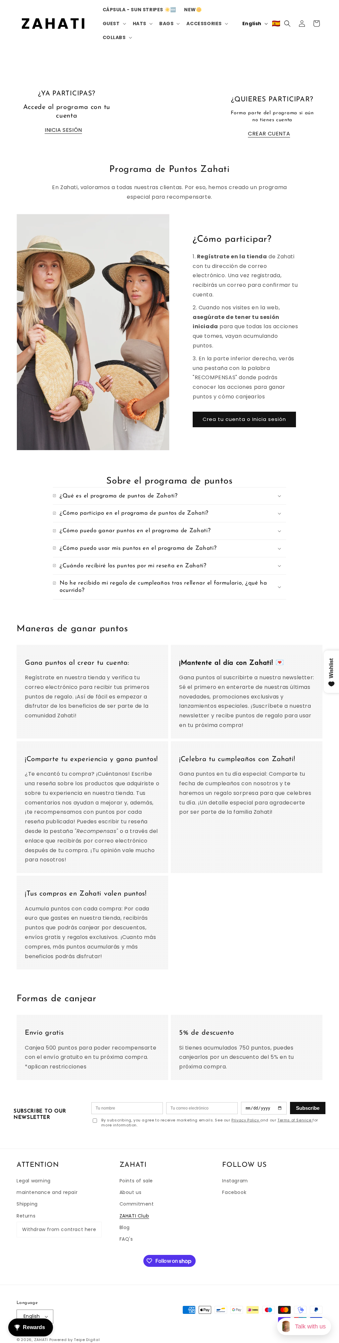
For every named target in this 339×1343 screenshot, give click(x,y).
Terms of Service (295, 1120)
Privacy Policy (245, 1120)
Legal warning (34, 1180)
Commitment (137, 1204)
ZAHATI (41, 1339)
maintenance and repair (47, 1192)
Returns (26, 1216)
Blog (125, 1227)
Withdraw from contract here (59, 1229)
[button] (114, 23)
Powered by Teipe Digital (74, 1339)
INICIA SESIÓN (63, 130)
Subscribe (307, 1108)
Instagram (235, 1180)
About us (131, 1192)
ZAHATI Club (134, 1216)
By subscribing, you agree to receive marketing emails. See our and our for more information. (209, 1123)
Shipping (27, 1204)
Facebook (234, 1192)
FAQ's (126, 1239)
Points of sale (136, 1180)
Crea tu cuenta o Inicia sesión (244, 419)
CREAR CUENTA (269, 133)
